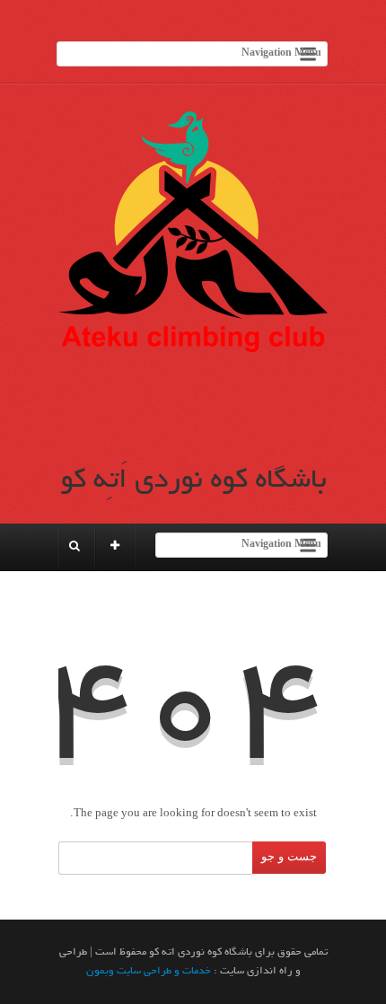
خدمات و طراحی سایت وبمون (148, 971)
